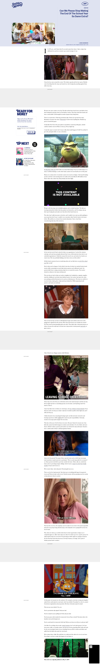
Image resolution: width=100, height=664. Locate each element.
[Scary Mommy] (17, 5)
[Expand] (90, 646)
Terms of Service (32, 128)
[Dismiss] (98, 646)
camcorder (83, 326)
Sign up (29, 132)
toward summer (66, 625)
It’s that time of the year (50, 169)
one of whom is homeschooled (77, 409)
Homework (63, 119)
